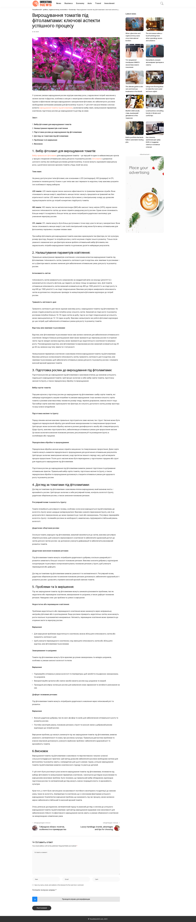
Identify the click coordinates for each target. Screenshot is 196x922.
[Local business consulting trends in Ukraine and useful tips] (155, 101)
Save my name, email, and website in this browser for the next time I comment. (59, 885)
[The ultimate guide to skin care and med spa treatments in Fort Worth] (134, 77)
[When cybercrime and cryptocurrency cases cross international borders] (134, 24)
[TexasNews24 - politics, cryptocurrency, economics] (42, 3)
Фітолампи (96, 159)
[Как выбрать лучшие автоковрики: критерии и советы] (155, 51)
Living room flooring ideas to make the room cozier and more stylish (154, 88)
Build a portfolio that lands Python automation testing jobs (134, 139)
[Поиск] (162, 3)
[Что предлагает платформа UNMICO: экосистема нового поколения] (134, 51)
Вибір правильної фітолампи (44, 155)
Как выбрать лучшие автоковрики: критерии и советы (155, 62)
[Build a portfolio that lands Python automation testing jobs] (134, 128)
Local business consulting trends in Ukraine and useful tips (154, 113)
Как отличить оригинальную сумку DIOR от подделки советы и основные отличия (153, 142)
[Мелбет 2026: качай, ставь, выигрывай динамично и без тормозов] (134, 101)
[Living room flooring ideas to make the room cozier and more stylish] (155, 77)
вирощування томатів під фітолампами (56, 108)
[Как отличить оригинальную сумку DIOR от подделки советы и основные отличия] (155, 128)
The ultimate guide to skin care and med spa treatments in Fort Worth (134, 88)
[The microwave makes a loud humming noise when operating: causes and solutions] (155, 24)
